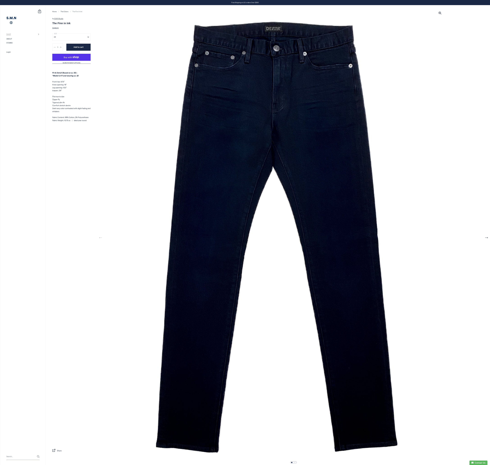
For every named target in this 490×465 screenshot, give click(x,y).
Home (54, 12)
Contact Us (480, 463)
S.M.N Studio (58, 19)
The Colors (64, 12)
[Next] (486, 237)
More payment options (71, 63)
